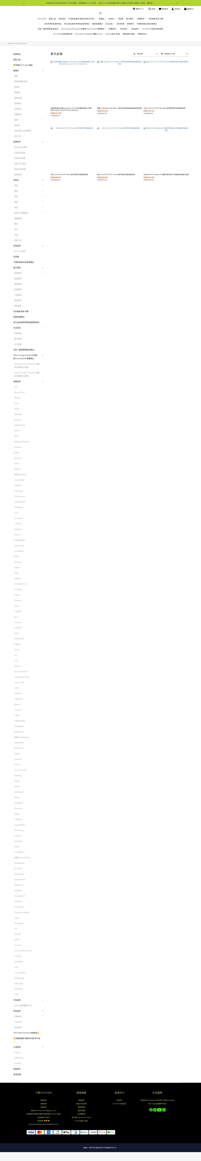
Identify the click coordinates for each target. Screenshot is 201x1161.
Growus (17, 622)
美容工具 (17, 136)
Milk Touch (18, 748)
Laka (16, 688)
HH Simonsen (53, 1018)
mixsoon (18, 759)
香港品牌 (17, 246)
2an (16, 387)
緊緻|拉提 (18, 175)
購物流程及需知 (129, 34)
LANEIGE (18, 693)
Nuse (16, 797)
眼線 (16, 202)
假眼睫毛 (50, 220)
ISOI (16, 661)
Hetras (17, 644)
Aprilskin (18, 414)
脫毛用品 (50, 296)
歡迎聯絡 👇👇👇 (43, 1121)
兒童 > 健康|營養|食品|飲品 (48, 29)
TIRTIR (17, 940)
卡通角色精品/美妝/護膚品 (147, 24)
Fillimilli (17, 578)
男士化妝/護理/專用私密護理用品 (76, 24)
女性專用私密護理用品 (53, 24)
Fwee (16, 595)
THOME (17, 934)
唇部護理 (17, 306)
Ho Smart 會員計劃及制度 (153, 29)
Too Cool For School (23, 951)
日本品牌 (123, 29)
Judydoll (18, 1022)
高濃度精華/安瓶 (20, 81)
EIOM (16, 557)
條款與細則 (81, 1110)
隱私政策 (44, 1107)
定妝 (16, 235)
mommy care (20, 770)
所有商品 (62, 19)
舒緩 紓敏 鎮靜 (20, 169)
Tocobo (17, 945)
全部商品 (10, 43)
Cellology (18, 491)
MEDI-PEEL (19, 743)
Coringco (18, 518)
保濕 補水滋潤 (19, 158)
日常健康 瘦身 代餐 (156, 19)
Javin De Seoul (20, 672)
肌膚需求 (140, 19)
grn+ (16, 617)
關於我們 (44, 1100)
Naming (17, 776)
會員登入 (119, 1100)
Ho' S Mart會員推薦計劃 (62, 34)
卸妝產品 (17, 109)
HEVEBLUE (19, 639)
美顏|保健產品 (97, 24)
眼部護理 (17, 284)
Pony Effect (19, 852)
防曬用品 (17, 114)
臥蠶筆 (49, 231)
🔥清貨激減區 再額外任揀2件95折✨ (82, 19)
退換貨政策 (81, 1107)
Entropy (17, 562)
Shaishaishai (19, 880)
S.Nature (18, 901)
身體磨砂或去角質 (54, 302)
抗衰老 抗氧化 (19, 153)
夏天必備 (23, 43)
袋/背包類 (120, 24)
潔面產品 (17, 103)
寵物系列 (130, 24)
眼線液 (49, 203)
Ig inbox (81, 1117)
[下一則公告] (177, 3)
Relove (17, 1053)
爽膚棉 (17, 92)
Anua (16, 403)
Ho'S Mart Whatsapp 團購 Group (89, 34)
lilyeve (17, 704)
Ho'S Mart (42, 19)
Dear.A (17, 535)
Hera (16, 633)
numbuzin (18, 792)
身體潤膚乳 (51, 280)
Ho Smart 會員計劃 (119, 1104)
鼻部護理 (17, 300)
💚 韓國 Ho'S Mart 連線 (23, 65)
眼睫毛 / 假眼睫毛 (21, 213)
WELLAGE (18, 984)
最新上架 (52, 19)
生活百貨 (109, 24)
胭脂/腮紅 (18, 218)
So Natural (19, 907)
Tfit (15, 929)
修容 (16, 224)
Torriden (18, 956)
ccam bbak (19, 480)
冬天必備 (17, 344)
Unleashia (18, 962)
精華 (16, 76)
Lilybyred (18, 699)
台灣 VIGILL (19, 1058)
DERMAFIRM (19, 540)
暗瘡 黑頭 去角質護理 (22, 131)
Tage (16, 918)
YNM (16, 995)
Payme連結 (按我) (113, 34)
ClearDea (18, 507)
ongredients (19, 825)
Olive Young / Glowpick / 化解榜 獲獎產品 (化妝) (27, 365)
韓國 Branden (20, 474)
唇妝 (16, 191)
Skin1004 (18, 890)
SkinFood (18, 885)
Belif (16, 453)
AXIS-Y (17, 431)
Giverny (17, 600)
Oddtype (18, 819)
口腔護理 (17, 295)
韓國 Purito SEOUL (22, 858)
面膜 (16, 120)
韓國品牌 (112, 29)
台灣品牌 (17, 1047)
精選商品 (17, 54)
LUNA (16, 715)
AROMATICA (19, 425)
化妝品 (111, 19)
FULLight (18, 589)
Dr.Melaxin (19, 551)
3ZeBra (17, 1063)
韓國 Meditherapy (22, 737)
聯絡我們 (44, 1104)
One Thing (18, 830)
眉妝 (16, 196)
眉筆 (49, 198)
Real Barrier (19, 863)
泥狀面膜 (50, 127)
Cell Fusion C (19, 496)
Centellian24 (19, 502)
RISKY (17, 847)
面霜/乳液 (18, 98)
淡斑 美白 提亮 (20, 164)
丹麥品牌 (17, 1016)
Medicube (18, 732)
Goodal (17, 611)
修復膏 (17, 125)
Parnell (17, 836)
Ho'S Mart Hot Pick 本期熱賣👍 (26, 1033)
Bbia (16, 436)
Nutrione (18, 808)
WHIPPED (18, 989)
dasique (17, 529)
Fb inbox (88, 1117)
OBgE (17, 814)
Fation (17, 568)
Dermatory (19, 546)
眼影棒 (49, 225)
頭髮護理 (17, 279)
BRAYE (17, 469)
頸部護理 (17, 289)
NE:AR (17, 786)
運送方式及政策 (81, 1104)
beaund (17, 447)
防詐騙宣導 (81, 1114)
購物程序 (81, 1100)
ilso (15, 655)
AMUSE (17, 398)
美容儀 (120, 19)
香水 (49, 274)
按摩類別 (17, 333)
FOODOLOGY (20, 584)
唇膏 (49, 192)
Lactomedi (19, 682)
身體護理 (17, 273)
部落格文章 (142, 34)
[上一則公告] (24, 3)
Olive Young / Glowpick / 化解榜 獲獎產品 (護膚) (27, 374)
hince (16, 650)
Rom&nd (18, 869)
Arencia (17, 420)
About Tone (19, 392)
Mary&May (18, 726)
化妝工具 (17, 240)
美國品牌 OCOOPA (55, 1029)
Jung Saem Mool (21, 677)
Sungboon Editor (22, 912)
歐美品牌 (17, 1027)
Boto (16, 464)
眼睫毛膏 (50, 214)
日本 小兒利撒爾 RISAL (23, 1005)
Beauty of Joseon (22, 442)
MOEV (17, 765)
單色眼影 (50, 209)
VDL (16, 967)
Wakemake (19, 978)
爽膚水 (17, 87)
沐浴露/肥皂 (51, 291)
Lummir (17, 710)
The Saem (18, 923)
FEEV (16, 573)
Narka (17, 781)
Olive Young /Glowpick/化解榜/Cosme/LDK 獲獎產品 (82, 29)
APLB (16, 409)
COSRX (17, 524)
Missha (17, 754)
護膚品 (101, 19)
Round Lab (19, 874)
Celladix (17, 485)
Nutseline (18, 803)
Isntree (17, 666)
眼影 (16, 207)
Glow (16, 606)
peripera (18, 841)
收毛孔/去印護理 (20, 147)
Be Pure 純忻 (20, 251)
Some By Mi (19, 896)
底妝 (16, 185)
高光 (16, 229)
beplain (17, 458)
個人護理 (129, 19)
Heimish (17, 628)
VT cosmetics (20, 973)
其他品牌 (134, 29)
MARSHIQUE (19, 721)
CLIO (16, 513)
